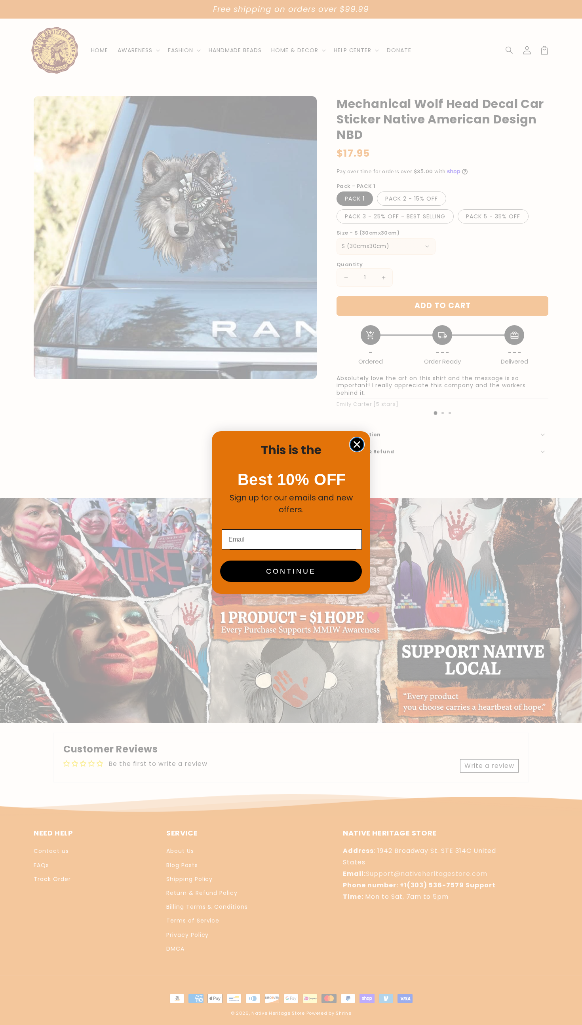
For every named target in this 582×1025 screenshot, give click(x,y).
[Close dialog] (357, 444)
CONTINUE (291, 571)
